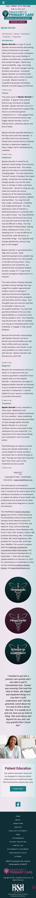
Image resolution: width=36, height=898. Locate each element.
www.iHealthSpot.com (23, 480)
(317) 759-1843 (24, 6)
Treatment (16, 36)
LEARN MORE (18, 789)
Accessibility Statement (18, 849)
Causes (16, 34)
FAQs (18, 834)
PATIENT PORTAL (18, 22)
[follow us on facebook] (18, 804)
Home (18, 816)
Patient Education (18, 768)
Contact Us (18, 845)
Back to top (7, 90)
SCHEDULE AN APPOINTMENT (18, 18)
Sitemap (18, 856)
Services (18, 827)
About (18, 820)
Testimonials (18, 838)
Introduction (7, 34)
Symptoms (25, 34)
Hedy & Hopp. (21, 896)
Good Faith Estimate (18, 831)
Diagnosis (6, 36)
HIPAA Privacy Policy (18, 853)
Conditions (18, 823)
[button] (34, 887)
